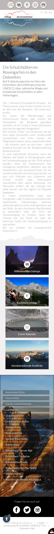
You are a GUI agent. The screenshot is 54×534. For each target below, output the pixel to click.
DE (46, 12)
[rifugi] (51, 531)
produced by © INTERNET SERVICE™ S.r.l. (25, 525)
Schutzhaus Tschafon (18, 456)
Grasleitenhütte (15, 415)
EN (50, 12)
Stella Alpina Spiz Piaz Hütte (21, 467)
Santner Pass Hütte (17, 438)
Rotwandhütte (14, 433)
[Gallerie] (43, 5)
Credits (41, 522)
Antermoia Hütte (15, 392)
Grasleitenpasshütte (17, 421)
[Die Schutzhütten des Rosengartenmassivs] (10, 5)
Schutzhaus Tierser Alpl (19, 450)
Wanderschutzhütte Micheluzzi (23, 479)
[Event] (35, 5)
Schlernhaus (12, 444)
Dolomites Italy (27, 528)
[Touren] (27, 5)
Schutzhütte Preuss (17, 462)
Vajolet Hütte (13, 473)
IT (42, 12)
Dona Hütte (12, 398)
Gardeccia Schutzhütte (19, 404)
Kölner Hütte (13, 427)
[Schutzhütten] (19, 5)
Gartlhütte (12, 409)
